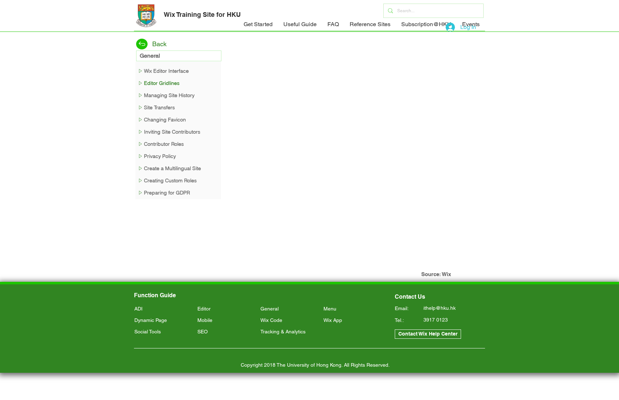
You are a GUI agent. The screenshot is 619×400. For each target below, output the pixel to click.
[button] (258, 26)
